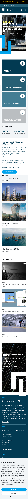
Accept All (14, 489)
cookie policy (5, 480)
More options (13, 496)
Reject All (14, 493)
